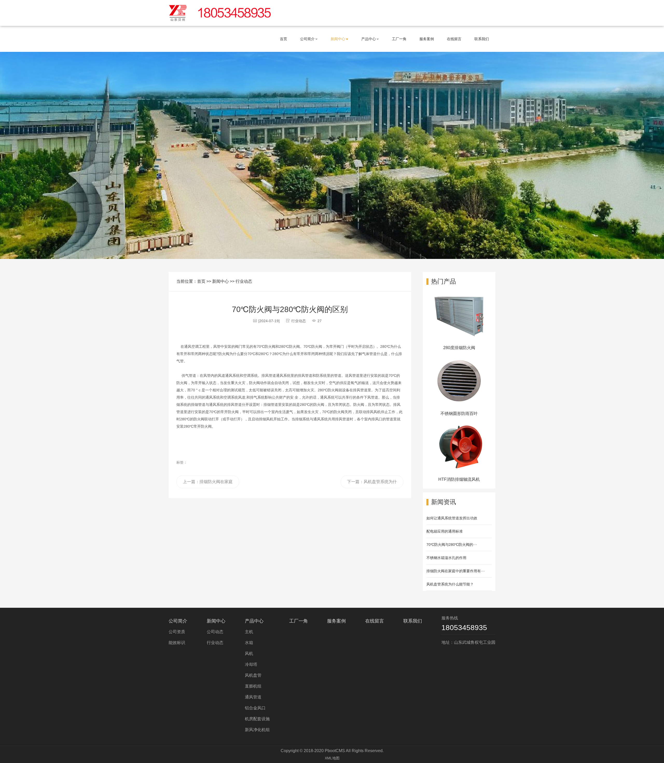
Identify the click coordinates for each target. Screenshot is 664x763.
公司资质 (177, 632)
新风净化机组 (257, 729)
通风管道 (253, 697)
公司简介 (307, 39)
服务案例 (426, 39)
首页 (283, 39)
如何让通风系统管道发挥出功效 (451, 518)
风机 (249, 653)
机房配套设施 (257, 719)
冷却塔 (251, 664)
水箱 (249, 642)
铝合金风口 (255, 708)
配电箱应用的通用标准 (444, 531)
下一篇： (372, 483)
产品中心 (368, 39)
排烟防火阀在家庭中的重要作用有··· (455, 571)
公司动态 (215, 632)
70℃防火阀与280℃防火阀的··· (451, 544)
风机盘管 (253, 675)
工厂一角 (399, 39)
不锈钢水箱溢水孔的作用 (446, 558)
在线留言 (454, 39)
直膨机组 (253, 686)
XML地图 (332, 758)
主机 (249, 632)
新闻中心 (338, 39)
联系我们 (481, 39)
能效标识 (177, 642)
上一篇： (208, 483)
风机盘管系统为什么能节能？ (450, 584)
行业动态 (244, 281)
